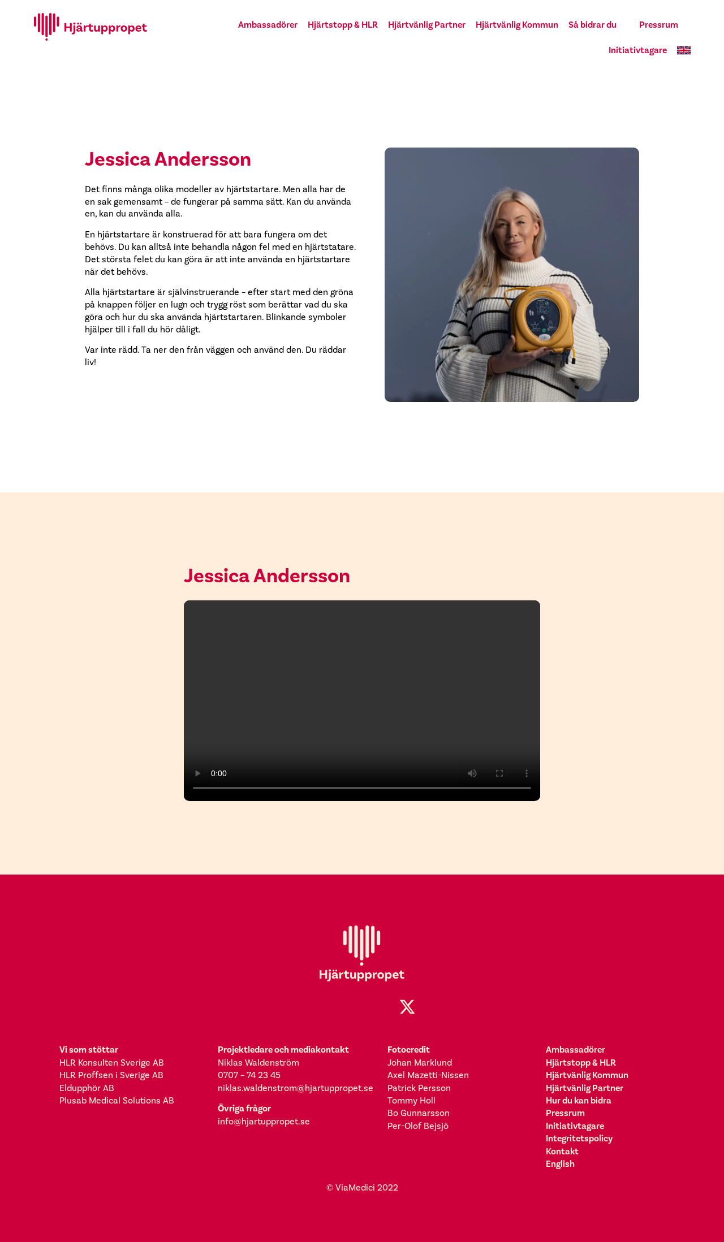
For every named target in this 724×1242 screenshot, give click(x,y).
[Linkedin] (362, 1006)
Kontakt (562, 1151)
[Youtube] (384, 1006)
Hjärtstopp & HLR (343, 24)
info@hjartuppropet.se (264, 1121)
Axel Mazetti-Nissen (428, 1075)
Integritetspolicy (579, 1138)
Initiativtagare (638, 50)
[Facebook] (316, 1006)
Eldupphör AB (86, 1088)
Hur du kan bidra (578, 1100)
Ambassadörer (268, 24)
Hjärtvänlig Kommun (517, 24)
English (560, 1163)
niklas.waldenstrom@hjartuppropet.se (295, 1088)
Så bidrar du (592, 24)
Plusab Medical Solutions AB (116, 1100)
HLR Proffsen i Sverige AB (111, 1075)
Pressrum (658, 24)
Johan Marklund (419, 1062)
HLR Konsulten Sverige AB (111, 1062)
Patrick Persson (419, 1088)
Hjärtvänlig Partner (427, 24)
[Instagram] (339, 1006)
